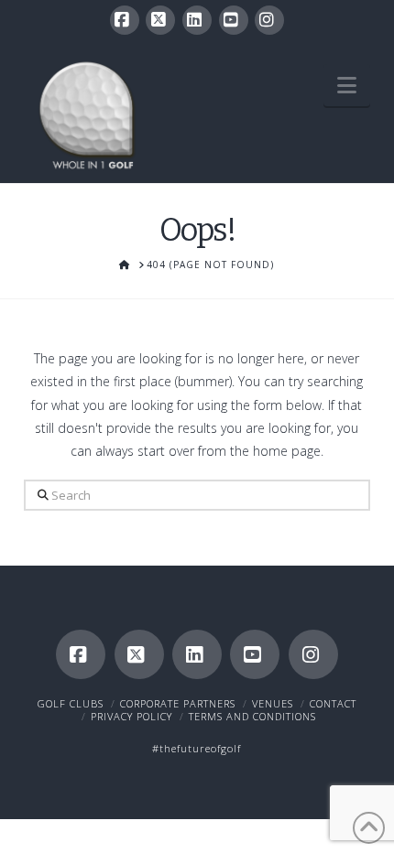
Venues (272, 703)
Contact (333, 703)
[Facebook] (124, 20)
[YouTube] (233, 20)
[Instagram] (269, 20)
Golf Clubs (71, 703)
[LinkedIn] (197, 20)
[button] (346, 85)
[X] (160, 20)
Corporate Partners (177, 703)
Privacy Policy (131, 716)
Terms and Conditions (252, 716)
